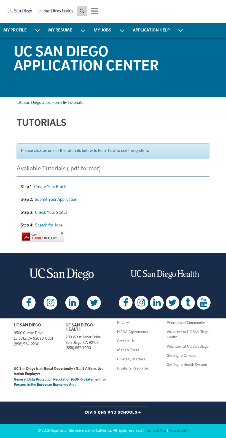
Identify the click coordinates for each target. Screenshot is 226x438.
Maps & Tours (128, 350)
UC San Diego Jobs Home (40, 103)
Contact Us (125, 341)
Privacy (123, 323)
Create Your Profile (51, 187)
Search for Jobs (49, 225)
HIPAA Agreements (132, 332)
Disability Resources (133, 368)
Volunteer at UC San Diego (188, 347)
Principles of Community (186, 323)
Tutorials (75, 103)
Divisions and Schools (113, 412)
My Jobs (102, 30)
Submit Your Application (56, 199)
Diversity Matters (131, 359)
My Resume (60, 30)
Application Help (151, 30)
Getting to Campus (181, 356)
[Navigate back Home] (40, 11)
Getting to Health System (187, 365)
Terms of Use (155, 430)
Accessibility (178, 430)
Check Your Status (51, 212)
